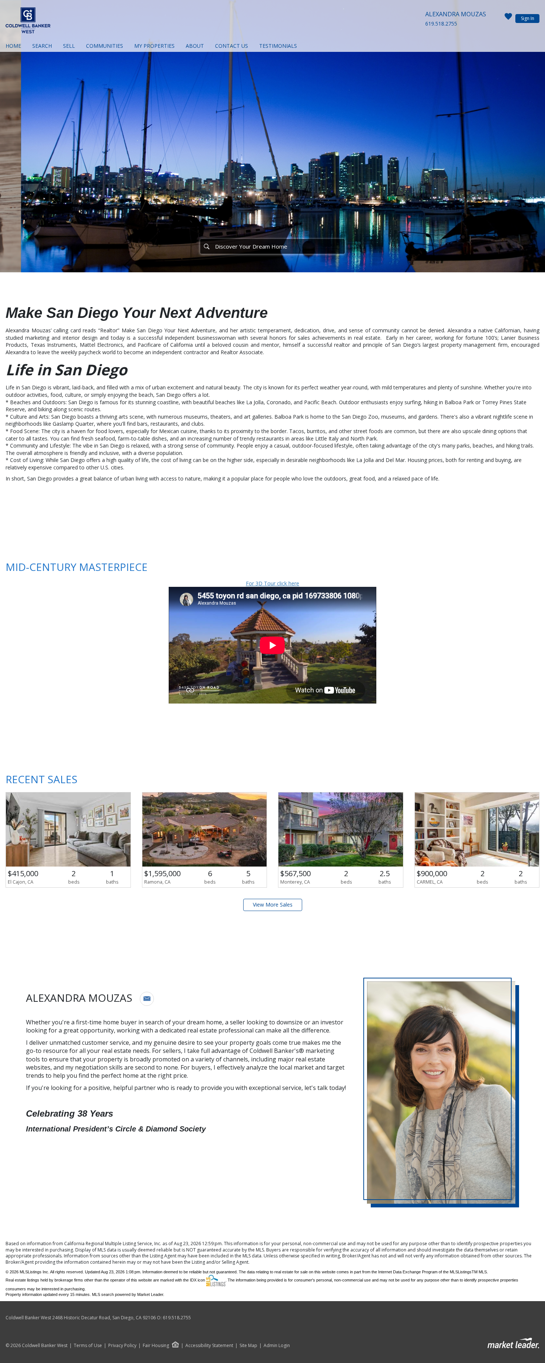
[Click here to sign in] (508, 18)
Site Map (248, 1346)
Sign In (527, 18)
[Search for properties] (206, 246)
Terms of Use (88, 1346)
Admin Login (277, 1346)
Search (42, 45)
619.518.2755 (441, 23)
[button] (147, 999)
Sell (69, 45)
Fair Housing (156, 1345)
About (195, 45)
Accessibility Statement (209, 1346)
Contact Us (231, 45)
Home (13, 45)
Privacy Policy (122, 1346)
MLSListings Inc (34, 1272)
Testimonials (278, 45)
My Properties (154, 45)
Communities (104, 45)
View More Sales (273, 904)
